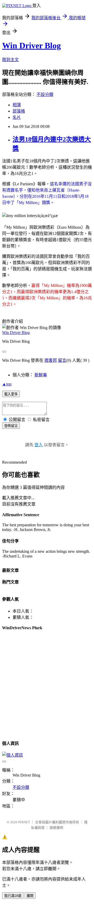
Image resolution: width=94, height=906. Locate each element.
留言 (62, 360)
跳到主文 (10, 59)
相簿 (17, 105)
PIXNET (24, 822)
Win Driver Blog (31, 45)
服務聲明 (56, 828)
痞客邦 (50, 360)
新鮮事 (40, 375)
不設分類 (45, 94)
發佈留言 (11, 426)
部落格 (19, 111)
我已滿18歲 (12, 896)
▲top (6, 384)
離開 (30, 896)
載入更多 (11, 394)
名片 (17, 117)
